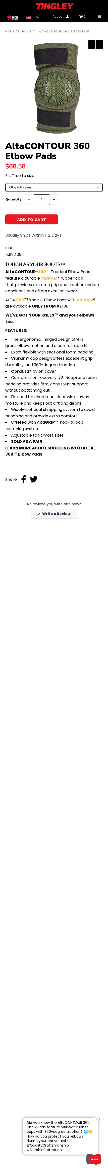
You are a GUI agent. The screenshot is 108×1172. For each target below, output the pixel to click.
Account (59, 16)
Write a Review (59, 515)
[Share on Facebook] (23, 479)
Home (10, 31)
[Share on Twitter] (34, 479)
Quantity (13, 199)
